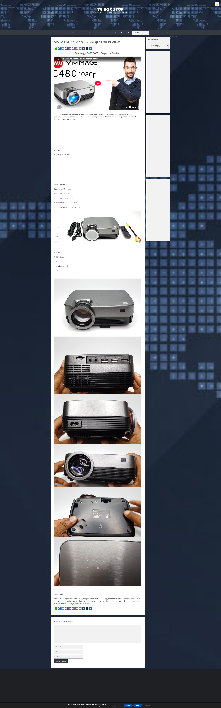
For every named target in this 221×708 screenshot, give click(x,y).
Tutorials (74, 33)
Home (54, 33)
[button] (168, 32)
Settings (147, 705)
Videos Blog (113, 33)
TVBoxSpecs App (126, 33)
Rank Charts (63, 33)
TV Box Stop (110, 9)
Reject (137, 705)
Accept (128, 705)
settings (114, 706)
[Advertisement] (110, 19)
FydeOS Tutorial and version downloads (95, 33)
